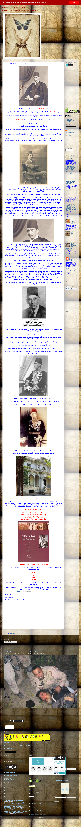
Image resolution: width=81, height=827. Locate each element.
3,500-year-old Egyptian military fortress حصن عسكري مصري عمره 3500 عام (14, 809)
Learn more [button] (43, 2)
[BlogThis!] (27, 591)
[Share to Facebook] (29, 591)
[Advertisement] (73, 87)
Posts (7, 725)
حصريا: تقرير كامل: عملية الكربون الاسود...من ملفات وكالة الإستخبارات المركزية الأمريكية (70, 270)
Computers (63, 788)
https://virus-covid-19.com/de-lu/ (19, 757)
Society (67, 791)
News (62, 792)
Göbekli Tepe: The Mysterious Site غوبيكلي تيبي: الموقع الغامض (74, 221)
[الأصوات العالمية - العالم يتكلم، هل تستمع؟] (37, 814)
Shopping (67, 790)
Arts (62, 785)
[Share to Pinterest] (30, 591)
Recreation (67, 785)
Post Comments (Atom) (14, 633)
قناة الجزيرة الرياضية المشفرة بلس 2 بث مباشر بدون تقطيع (73, 259)
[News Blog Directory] (31, 797)
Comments (8, 728)
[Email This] (26, 591)
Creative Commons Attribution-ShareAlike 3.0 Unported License (70, 120)
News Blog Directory (8, 784)
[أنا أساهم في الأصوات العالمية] (35, 803)
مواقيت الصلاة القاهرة (32, 775)
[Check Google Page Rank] (9, 772)
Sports (67, 792)
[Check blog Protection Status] (69, 65)
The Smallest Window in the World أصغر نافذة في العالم (73, 233)
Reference (67, 786)
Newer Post (7, 631)
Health (62, 790)
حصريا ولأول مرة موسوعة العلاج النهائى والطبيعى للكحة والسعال (70, 182)
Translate (13, 643)
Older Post (60, 631)
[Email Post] (24, 591)
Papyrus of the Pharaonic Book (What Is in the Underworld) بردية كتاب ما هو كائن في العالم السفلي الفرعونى (15, 812)
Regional (67, 788)
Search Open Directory (65, 783)
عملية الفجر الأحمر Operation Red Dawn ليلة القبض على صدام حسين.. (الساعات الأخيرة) (70, 246)
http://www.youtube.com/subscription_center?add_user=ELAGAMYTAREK (18, 745)
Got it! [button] (74, 2)
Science (67, 789)
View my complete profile (70, 132)
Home (33, 631)
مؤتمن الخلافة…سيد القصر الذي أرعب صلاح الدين (14, 800)
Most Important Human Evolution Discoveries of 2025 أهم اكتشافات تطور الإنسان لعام (15, 803)
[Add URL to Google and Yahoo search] (64, 777)
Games (62, 789)
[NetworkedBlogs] (68, 288)
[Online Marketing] (33, 794)
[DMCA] (72, 112)
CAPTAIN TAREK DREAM (15, 7)
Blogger (42, 817)
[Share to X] (28, 591)
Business (62, 786)
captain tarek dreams (71, 131)
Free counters (6, 742)
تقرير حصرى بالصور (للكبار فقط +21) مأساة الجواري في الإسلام (73, 157)
